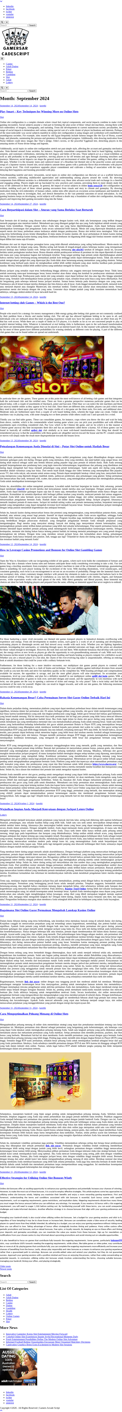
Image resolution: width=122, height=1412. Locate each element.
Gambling (10, 74)
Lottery (9, 82)
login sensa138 (95, 185)
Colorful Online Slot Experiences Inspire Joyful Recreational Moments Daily (42, 1336)
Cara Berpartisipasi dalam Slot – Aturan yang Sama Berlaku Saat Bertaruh (46, 209)
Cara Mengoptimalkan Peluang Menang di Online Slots (34, 1013)
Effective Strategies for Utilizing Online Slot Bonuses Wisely (36, 1177)
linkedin (10, 6)
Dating (9, 1305)
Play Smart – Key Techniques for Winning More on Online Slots (39, 111)
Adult (8, 80)
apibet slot (36, 430)
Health (9, 1311)
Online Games (12, 1316)
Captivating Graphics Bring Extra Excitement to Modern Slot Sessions (39, 1344)
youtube (10, 14)
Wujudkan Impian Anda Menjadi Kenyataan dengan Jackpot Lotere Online (47, 809)
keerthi (43, 105)
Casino (9, 64)
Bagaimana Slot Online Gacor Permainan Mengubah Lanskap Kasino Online (47, 910)
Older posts (5, 1266)
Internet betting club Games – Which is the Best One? (32, 302)
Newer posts (6, 1269)
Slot (8, 77)
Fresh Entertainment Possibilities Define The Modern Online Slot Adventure (42, 1339)
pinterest (10, 17)
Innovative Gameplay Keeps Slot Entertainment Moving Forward (36, 1334)
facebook (10, 9)
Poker (8, 69)
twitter (9, 11)
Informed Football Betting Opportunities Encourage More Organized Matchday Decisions (48, 1342)
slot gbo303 (78, 249)
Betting (9, 72)
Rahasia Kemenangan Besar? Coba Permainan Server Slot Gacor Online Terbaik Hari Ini (55, 697)
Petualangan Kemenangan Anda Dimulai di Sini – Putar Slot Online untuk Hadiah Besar (54, 446)
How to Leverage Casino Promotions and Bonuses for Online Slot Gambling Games (51, 550)
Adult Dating (12, 66)
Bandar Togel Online (75, 888)
